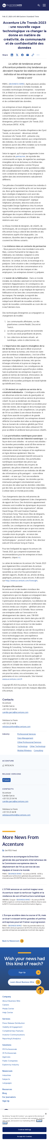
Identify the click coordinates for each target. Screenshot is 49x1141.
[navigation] (44, 5)
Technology (22, 746)
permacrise (20, 156)
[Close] (46, 1114)
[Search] (39, 5)
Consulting (38, 750)
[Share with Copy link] (33, 55)
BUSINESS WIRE (17, 84)
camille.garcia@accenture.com (15, 712)
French (6, 780)
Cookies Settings (24, 1129)
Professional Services (26, 734)
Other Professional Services (29, 742)
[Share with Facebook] (22, 55)
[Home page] (12, 5)
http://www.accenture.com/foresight (21, 580)
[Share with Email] (27, 55)
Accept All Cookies (24, 1136)
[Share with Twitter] (17, 55)
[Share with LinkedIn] (12, 55)
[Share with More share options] (38, 55)
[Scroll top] (40, 990)
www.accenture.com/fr (12, 679)
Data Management (25, 738)
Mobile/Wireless (24, 750)
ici (19, 557)
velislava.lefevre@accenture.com (16, 726)
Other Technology (37, 746)
